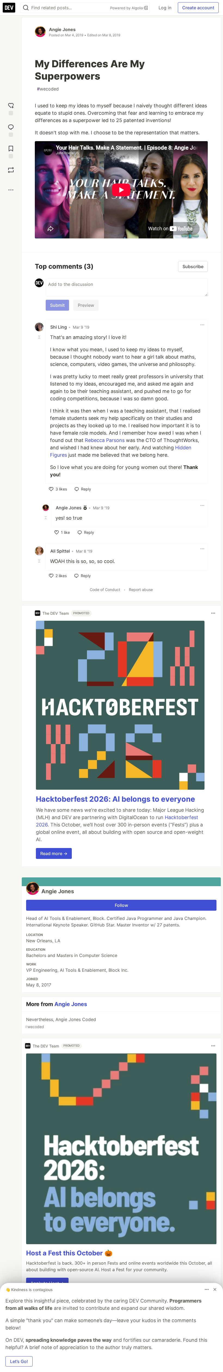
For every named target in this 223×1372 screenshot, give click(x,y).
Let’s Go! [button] (19, 1361)
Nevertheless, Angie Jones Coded (60, 1023)
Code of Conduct (105, 589)
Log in (165, 7)
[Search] (25, 8)
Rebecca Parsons (105, 440)
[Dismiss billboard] (215, 1289)
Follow (121, 905)
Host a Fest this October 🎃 (69, 1253)
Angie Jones (62, 29)
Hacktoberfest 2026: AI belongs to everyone (115, 799)
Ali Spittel (60, 551)
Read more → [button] (53, 853)
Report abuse (141, 589)
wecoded (48, 89)
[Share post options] (10, 189)
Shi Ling (58, 327)
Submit (57, 305)
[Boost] (11, 170)
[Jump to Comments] (11, 129)
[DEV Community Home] (9, 7)
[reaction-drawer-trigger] (11, 108)
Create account (198, 7)
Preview (86, 305)
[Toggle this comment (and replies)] (40, 336)
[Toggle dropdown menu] (202, 324)
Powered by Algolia (127, 8)
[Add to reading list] (11, 151)
